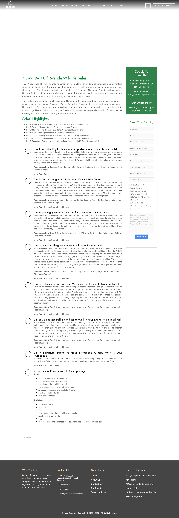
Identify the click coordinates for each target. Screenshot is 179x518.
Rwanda (47, 84)
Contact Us (96, 484)
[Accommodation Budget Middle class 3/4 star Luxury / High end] (141, 179)
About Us (95, 480)
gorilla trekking (56, 96)
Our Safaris (96, 488)
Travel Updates (98, 492)
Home (94, 475)
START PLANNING (164, 5)
